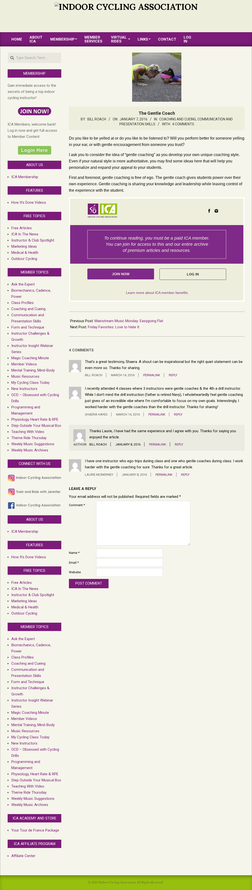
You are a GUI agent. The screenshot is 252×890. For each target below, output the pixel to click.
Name (74, 553)
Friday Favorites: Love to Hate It (113, 327)
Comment (77, 505)
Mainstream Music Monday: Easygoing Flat (128, 321)
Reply (173, 375)
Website (75, 572)
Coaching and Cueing (177, 119)
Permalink (151, 375)
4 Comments (183, 124)
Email (74, 562)
